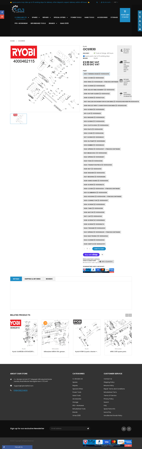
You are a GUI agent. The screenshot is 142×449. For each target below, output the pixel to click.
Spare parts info (109, 409)
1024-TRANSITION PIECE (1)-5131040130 (98, 165)
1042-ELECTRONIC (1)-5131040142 (96, 236)
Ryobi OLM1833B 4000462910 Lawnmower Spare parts (31, 352)
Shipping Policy (109, 382)
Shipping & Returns (32, 279)
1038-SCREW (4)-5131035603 (94, 220)
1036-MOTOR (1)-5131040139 (94, 212)
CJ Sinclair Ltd (78, 379)
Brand (85, 58)
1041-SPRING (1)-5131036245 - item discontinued (102, 232)
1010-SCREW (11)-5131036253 (94, 109)
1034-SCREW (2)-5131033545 (94, 204)
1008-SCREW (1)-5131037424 (94, 98)
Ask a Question (106, 261)
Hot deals (113, 32)
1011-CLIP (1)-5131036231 (92, 113)
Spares (75, 382)
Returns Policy (109, 385)
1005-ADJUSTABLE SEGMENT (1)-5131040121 (99, 90)
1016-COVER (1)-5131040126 (93, 133)
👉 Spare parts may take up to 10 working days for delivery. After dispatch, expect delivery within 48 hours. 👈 (49, 2)
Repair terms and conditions (114, 389)
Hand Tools (77, 395)
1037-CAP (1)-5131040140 (93, 216)
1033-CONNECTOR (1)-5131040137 (96, 200)
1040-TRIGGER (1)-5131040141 (94, 228)
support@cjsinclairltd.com (23, 386)
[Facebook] (2, 12)
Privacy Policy (109, 399)
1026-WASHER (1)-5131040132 (94, 173)
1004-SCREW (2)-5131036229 (94, 86)
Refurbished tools (79, 409)
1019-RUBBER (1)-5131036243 (94, 145)
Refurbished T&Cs (110, 392)
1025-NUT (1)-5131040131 (92, 169)
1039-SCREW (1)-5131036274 (94, 224)
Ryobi (85, 46)
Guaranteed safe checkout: (94, 266)
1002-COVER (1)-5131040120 (94, 78)
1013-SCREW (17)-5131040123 (94, 121)
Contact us (108, 379)
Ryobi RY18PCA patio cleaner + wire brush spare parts (94, 352)
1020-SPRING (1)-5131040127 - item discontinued (102, 149)
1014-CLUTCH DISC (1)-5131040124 (96, 125)
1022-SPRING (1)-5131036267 (94, 157)
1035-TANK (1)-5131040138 (93, 208)
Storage (75, 402)
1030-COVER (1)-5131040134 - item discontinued (102, 189)
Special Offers (78, 389)
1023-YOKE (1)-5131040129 (93, 161)
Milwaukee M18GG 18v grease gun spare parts (60, 352)
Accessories (77, 399)
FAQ (105, 405)
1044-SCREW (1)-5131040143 (94, 240)
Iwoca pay (107, 412)
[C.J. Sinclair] (107, 443)
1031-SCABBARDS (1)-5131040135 (95, 193)
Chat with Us (19, 447)
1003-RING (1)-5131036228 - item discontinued (101, 82)
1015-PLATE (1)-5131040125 (93, 129)
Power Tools (77, 392)
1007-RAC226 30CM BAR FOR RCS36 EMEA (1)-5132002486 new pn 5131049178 (111, 102)
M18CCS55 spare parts (118, 352)
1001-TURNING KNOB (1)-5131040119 (96, 74)
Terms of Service (110, 395)
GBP (117, 2)
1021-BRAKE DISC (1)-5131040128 (95, 153)
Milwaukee (55, 349)
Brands (75, 412)
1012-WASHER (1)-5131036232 (94, 117)
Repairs (75, 385)
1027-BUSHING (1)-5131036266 (94, 177)
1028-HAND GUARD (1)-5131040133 (96, 181)
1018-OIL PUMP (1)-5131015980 (94, 141)
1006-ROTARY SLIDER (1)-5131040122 (97, 94)
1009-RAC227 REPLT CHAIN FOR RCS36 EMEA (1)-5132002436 (105, 105)
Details (16, 279)
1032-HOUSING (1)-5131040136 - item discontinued (102, 196)
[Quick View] (30, 340)
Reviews (49, 279)
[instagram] (2, 17)
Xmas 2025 (77, 415)
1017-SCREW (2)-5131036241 (94, 137)
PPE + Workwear (78, 405)
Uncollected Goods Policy (113, 415)
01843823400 (21, 390)
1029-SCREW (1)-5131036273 (94, 185)
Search (106, 402)
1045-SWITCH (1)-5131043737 (94, 244)
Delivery (86, 53)
